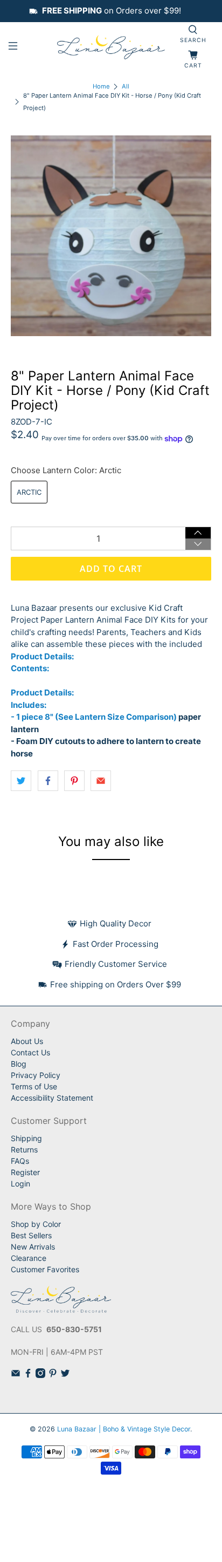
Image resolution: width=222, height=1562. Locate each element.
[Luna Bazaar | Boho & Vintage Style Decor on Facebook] (28, 1375)
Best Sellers (31, 1235)
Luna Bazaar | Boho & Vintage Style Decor (123, 1429)
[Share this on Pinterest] (74, 780)
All (125, 87)
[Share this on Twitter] (21, 780)
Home (101, 87)
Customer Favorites (45, 1269)
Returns (24, 1149)
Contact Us (30, 1052)
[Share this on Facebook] (48, 780)
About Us (27, 1041)
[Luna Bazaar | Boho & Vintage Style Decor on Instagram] (40, 1375)
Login (20, 1183)
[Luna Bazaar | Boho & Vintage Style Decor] (111, 47)
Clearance (28, 1258)
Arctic (29, 492)
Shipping (26, 1138)
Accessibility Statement (52, 1097)
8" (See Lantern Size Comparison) (111, 717)
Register (25, 1172)
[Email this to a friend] (101, 780)
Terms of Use (34, 1086)
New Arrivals (33, 1246)
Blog (18, 1063)
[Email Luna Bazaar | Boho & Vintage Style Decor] (15, 1375)
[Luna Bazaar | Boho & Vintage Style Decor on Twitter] (65, 1375)
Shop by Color (36, 1224)
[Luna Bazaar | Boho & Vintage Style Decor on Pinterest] (53, 1375)
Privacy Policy (35, 1075)
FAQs (20, 1160)
